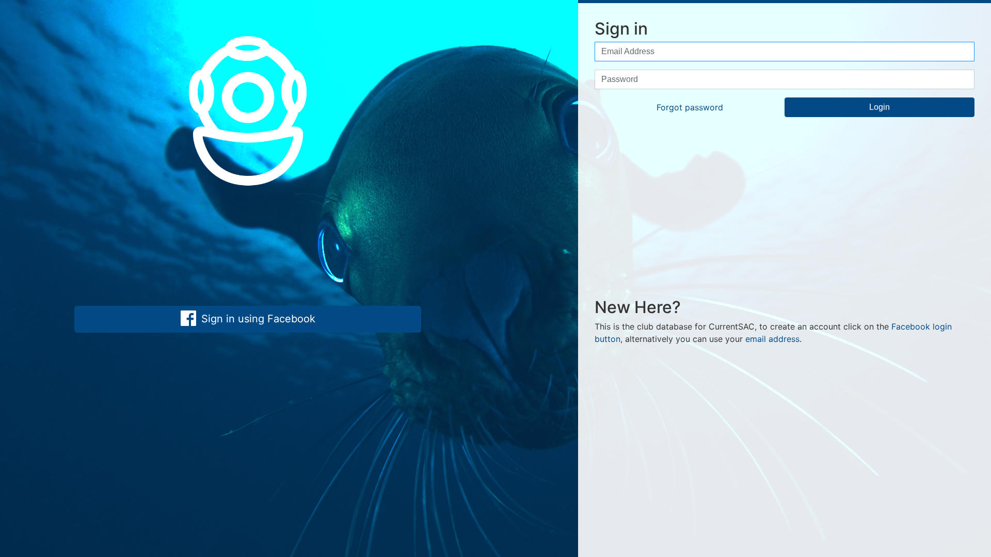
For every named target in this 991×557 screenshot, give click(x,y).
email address (772, 339)
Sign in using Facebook (256, 319)
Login (879, 107)
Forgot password (690, 107)
